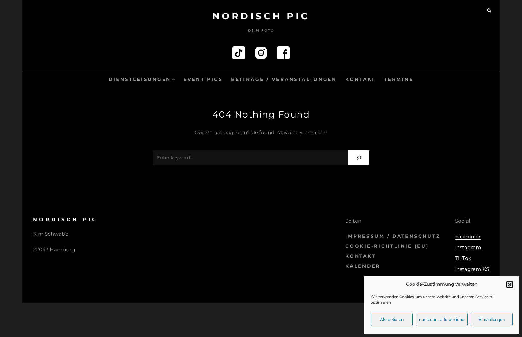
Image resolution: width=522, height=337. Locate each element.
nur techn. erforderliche (441, 319)
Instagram (468, 247)
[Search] (358, 157)
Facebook (468, 237)
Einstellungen (491, 319)
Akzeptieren (392, 319)
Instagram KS (472, 269)
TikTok (463, 258)
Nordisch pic (261, 16)
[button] (510, 284)
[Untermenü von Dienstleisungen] (173, 79)
